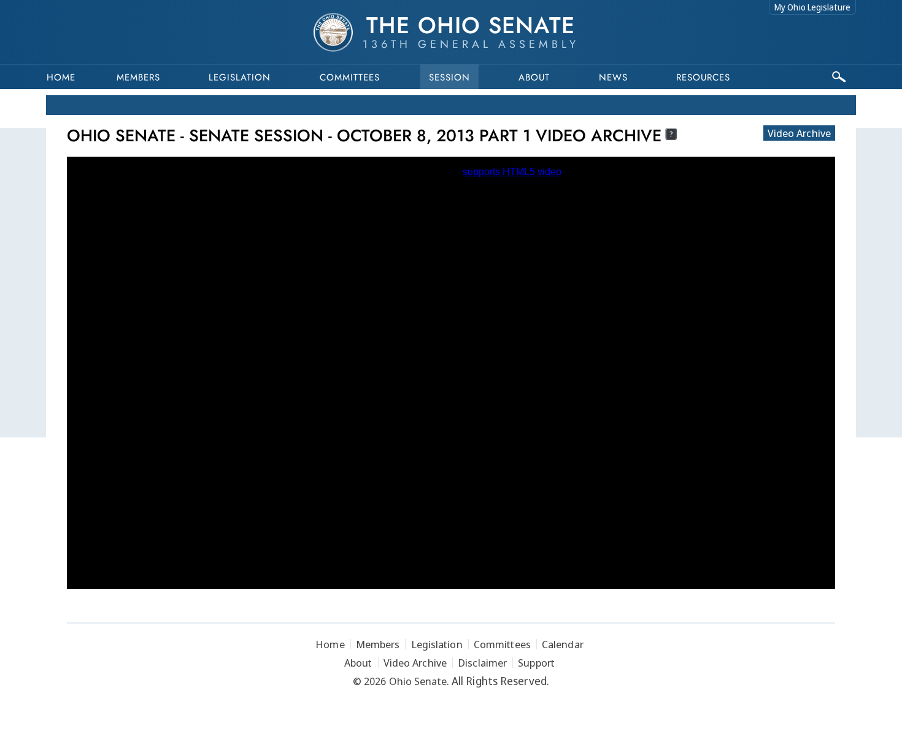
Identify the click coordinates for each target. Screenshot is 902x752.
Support (536, 662)
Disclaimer (482, 662)
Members (138, 77)
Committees (350, 77)
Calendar (563, 644)
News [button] (613, 77)
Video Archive (799, 133)
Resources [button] (703, 77)
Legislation (240, 77)
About (534, 77)
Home (61, 77)
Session (449, 77)
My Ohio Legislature (812, 7)
